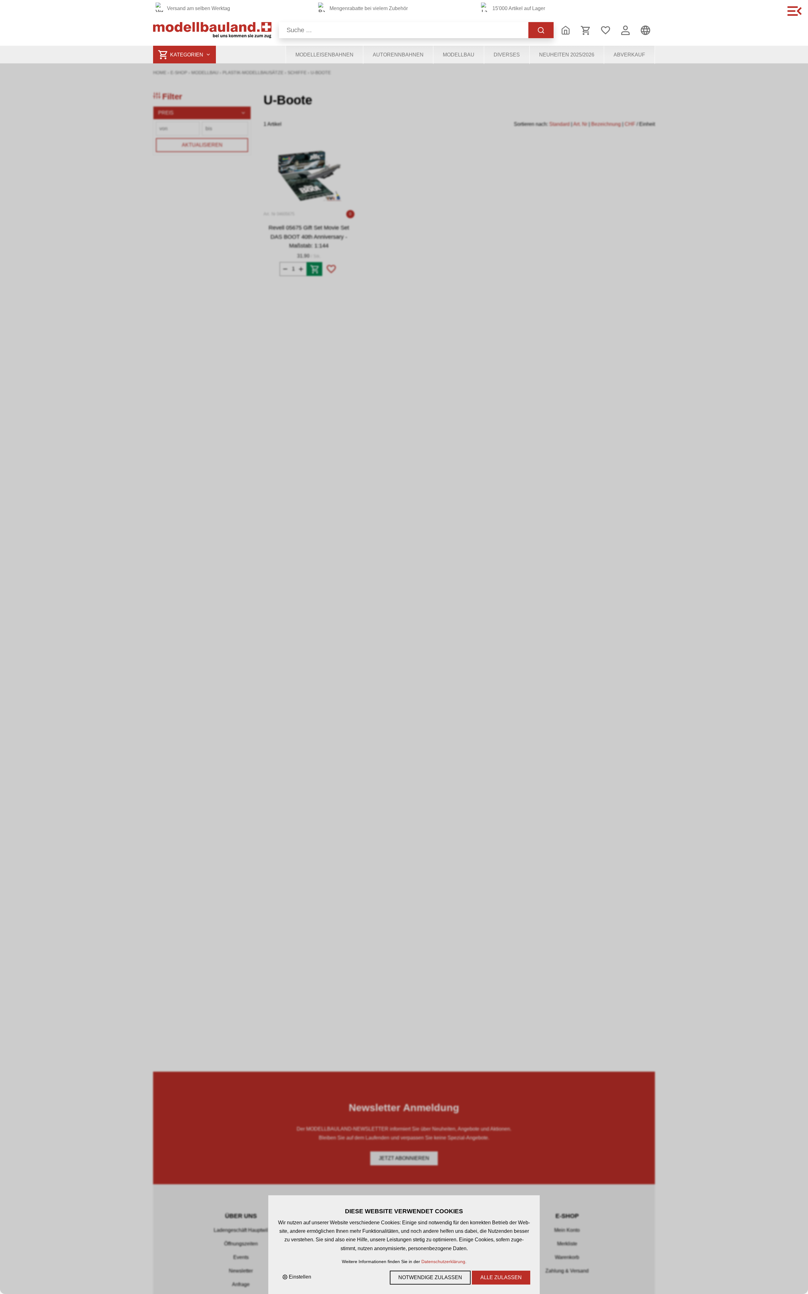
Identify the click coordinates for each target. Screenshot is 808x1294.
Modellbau (458, 54)
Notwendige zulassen (430, 1277)
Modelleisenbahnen (324, 54)
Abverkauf (629, 54)
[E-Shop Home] (212, 30)
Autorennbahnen (398, 54)
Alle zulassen (501, 1277)
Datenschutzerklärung (443, 1261)
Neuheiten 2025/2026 (566, 54)
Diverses (507, 54)
